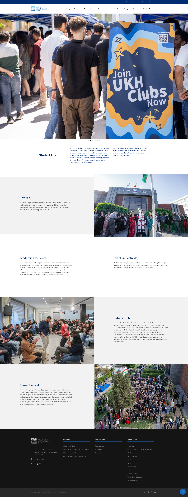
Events (116, 9)
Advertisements (132, 481)
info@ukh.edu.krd (40, 464)
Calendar (118, 2)
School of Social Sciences (71, 453)
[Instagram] (149, 492)
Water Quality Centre (134, 477)
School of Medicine (69, 446)
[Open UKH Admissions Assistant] (183, 492)
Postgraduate (99, 446)
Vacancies (141, 2)
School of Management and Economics (76, 449)
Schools (77, 9)
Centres (98, 9)
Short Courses (132, 456)
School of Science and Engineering (74, 456)
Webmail (133, 2)
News (107, 9)
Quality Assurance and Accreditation (139, 449)
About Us (135, 9)
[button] (2, 76)
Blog (129, 470)
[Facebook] (152, 492)
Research (87, 9)
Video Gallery (131, 467)
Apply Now (98, 449)
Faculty (129, 460)
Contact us (147, 9)
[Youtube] (155, 492)
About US (98, 453)
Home (59, 9)
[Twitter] (145, 492)
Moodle (126, 2)
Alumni (111, 2)
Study (68, 9)
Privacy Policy (132, 474)
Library (125, 9)
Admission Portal (151, 2)
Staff (129, 453)
